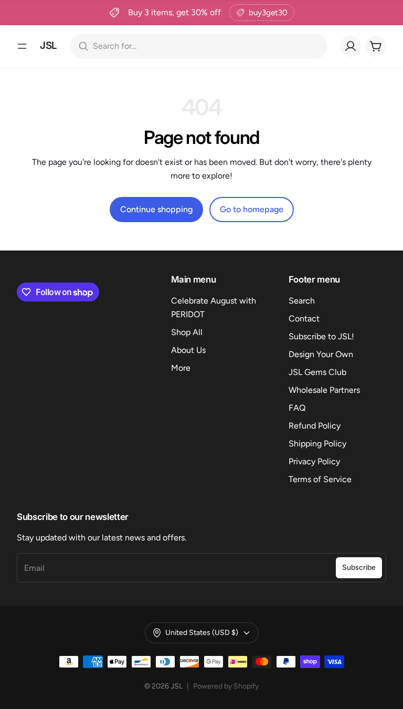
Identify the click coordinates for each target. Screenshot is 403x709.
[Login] (350, 46)
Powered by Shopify (226, 686)
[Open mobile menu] (22, 46)
